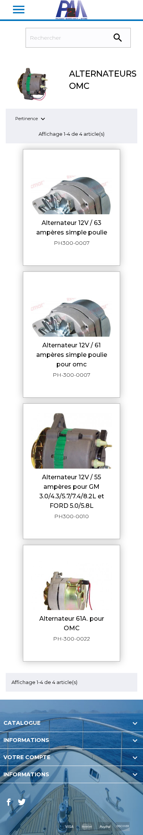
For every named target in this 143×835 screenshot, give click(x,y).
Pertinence (31, 119)
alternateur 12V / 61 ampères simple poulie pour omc (71, 355)
